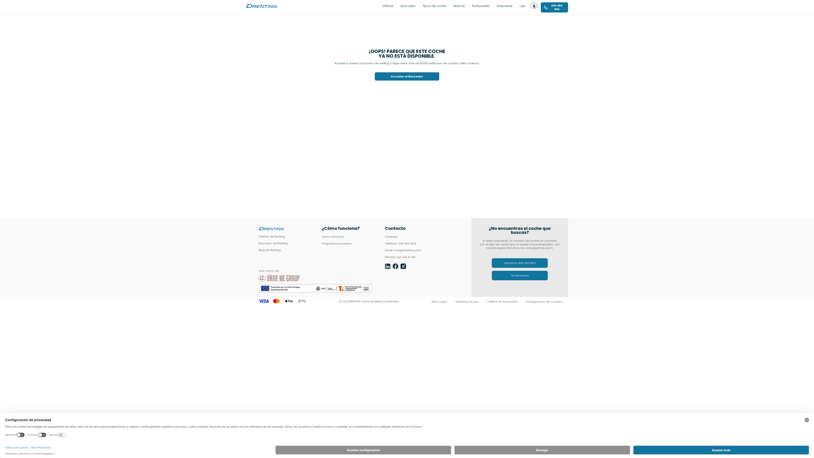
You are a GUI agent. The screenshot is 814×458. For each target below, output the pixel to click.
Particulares (481, 6)
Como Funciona (333, 237)
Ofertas (387, 6)
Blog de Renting (270, 250)
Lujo (522, 6)
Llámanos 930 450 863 (520, 263)
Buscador (408, 6)
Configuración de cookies (544, 302)
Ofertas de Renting (272, 237)
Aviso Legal (439, 302)
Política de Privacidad (502, 302)
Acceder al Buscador (407, 76)
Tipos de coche (434, 6)
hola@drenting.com (407, 250)
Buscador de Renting (273, 243)
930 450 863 (407, 244)
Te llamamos (520, 276)
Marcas (459, 6)
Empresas (504, 6)
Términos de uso (467, 302)
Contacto (391, 237)
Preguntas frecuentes (337, 244)
